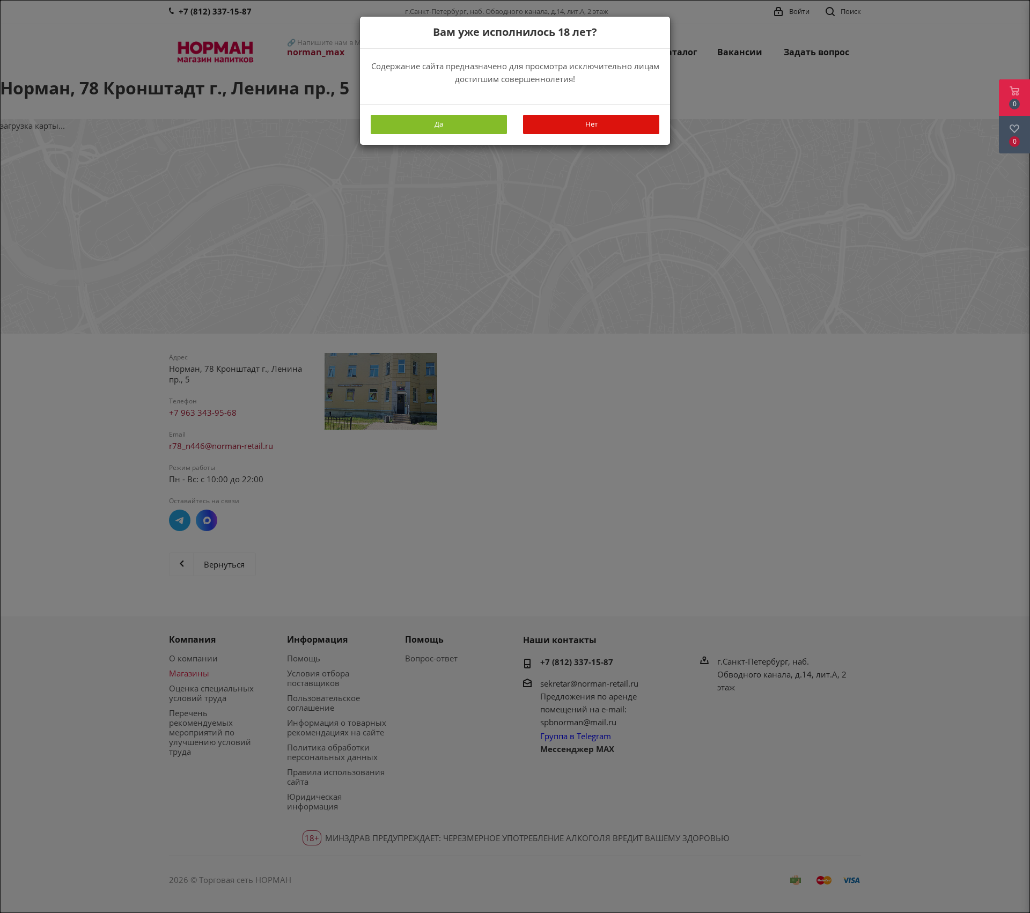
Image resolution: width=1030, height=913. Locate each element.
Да (439, 124)
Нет (591, 124)
